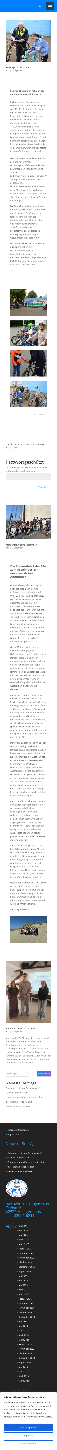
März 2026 (24, 1244)
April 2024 (24, 1335)
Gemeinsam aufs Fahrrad (18, 1106)
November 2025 (26, 1257)
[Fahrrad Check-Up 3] (28, 346)
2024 (15, 447)
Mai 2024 (23, 1330)
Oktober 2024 (25, 1312)
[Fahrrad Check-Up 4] (28, 376)
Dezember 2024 (26, 1303)
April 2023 (24, 1376)
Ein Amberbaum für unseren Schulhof (24, 1097)
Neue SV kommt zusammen (21, 1028)
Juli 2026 (23, 1225)
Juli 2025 (23, 1276)
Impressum (13, 1134)
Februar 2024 (25, 1344)
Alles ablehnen (28, 1443)
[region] (28, 1421)
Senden (43, 487)
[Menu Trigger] (50, 6)
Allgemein (18, 70)
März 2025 (24, 1294)
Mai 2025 (23, 1285)
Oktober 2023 (25, 1353)
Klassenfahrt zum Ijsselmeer (21, 544)
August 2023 (25, 1362)
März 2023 (24, 1380)
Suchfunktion (44, 1073)
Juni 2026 (23, 1230)
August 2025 (25, 1271)
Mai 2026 (23, 1234)
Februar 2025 (25, 1298)
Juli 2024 (23, 1321)
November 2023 (26, 1348)
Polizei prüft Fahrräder (18, 67)
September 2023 (27, 1358)
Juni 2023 (23, 1367)
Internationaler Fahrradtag (19, 1101)
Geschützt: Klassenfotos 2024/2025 (25, 444)
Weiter (41, 414)
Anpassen (28, 1435)
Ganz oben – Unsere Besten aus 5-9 (23, 1088)
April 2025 (24, 1289)
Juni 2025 (23, 1280)
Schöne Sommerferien (16, 1092)
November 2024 (26, 1307)
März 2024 (24, 1339)
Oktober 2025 (25, 1262)
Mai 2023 (23, 1371)
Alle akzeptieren (28, 1427)
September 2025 (27, 1266)
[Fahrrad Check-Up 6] (28, 406)
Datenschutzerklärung (19, 1130)
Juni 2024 (23, 1326)
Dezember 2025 (26, 1253)
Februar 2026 (25, 1248)
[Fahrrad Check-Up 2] (28, 315)
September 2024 (27, 1317)
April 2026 (24, 1239)
